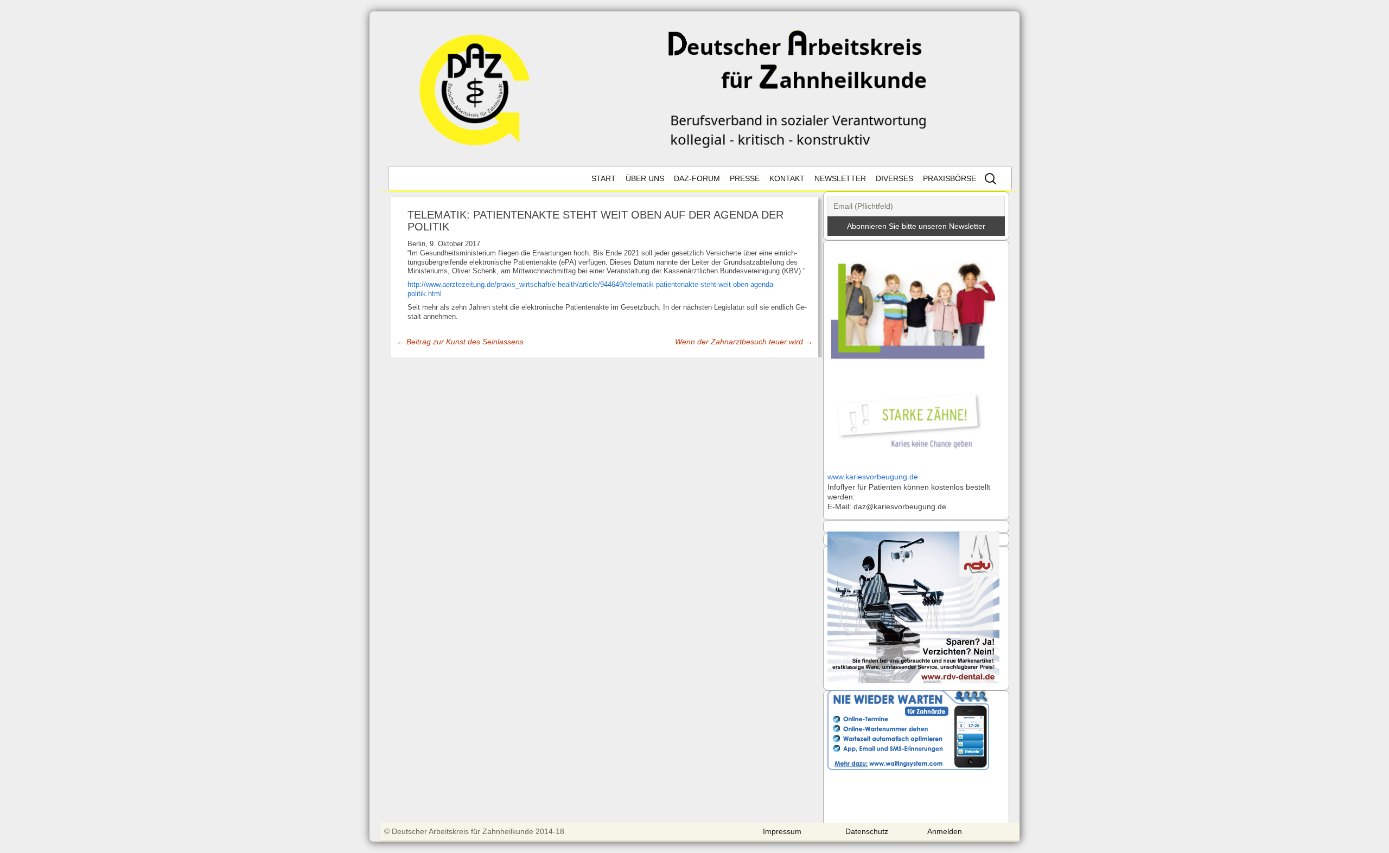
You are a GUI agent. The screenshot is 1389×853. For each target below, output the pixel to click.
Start (603, 178)
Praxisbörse (949, 178)
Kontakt (787, 178)
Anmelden (944, 831)
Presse (745, 178)
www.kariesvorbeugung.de (872, 476)
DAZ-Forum (697, 178)
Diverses (894, 178)
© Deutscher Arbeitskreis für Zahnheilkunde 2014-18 (474, 831)
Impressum (782, 831)
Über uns (645, 178)
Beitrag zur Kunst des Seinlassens (460, 341)
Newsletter (840, 178)
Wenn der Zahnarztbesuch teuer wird (744, 341)
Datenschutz (866, 831)
